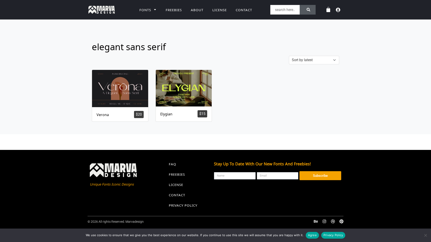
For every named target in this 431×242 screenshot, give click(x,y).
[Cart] (328, 9)
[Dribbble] (333, 222)
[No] (425, 235)
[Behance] (316, 222)
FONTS (145, 10)
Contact (244, 10)
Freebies (174, 10)
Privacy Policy (183, 205)
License (219, 10)
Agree (312, 235)
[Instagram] (324, 222)
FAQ (172, 164)
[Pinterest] (341, 222)
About (197, 10)
